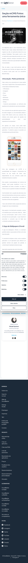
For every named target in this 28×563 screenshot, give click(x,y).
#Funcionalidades (15, 313)
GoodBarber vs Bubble (5, 494)
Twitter (6, 532)
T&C (3, 417)
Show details (21, 294)
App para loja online (5, 437)
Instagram (7, 528)
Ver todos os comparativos (6, 515)
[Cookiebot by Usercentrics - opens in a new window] (20, 254)
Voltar (3, 8)
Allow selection (14, 303)
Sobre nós (5, 390)
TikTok (6, 546)
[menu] (2, 3)
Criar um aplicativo (4, 442)
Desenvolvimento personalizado (7, 474)
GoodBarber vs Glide (5, 504)
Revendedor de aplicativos (6, 457)
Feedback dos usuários (6, 465)
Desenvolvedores (7, 470)
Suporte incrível (4, 395)
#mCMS (23, 313)
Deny (14, 307)
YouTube (6, 535)
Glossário (4, 479)
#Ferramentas (6, 313)
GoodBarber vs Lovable (5, 510)
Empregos (5, 410)
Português (15, 557)
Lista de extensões (5, 451)
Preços (4, 461)
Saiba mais (14, 335)
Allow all (14, 299)
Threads (6, 542)
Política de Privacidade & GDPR (5, 422)
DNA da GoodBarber (5, 400)
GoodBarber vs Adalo (5, 488)
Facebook (7, 525)
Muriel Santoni (10, 20)
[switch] (24, 281)
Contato (4, 428)
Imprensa (4, 413)
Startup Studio (4, 405)
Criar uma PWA (6, 447)
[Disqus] (14, 360)
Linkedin (6, 539)
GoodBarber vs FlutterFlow (6, 499)
